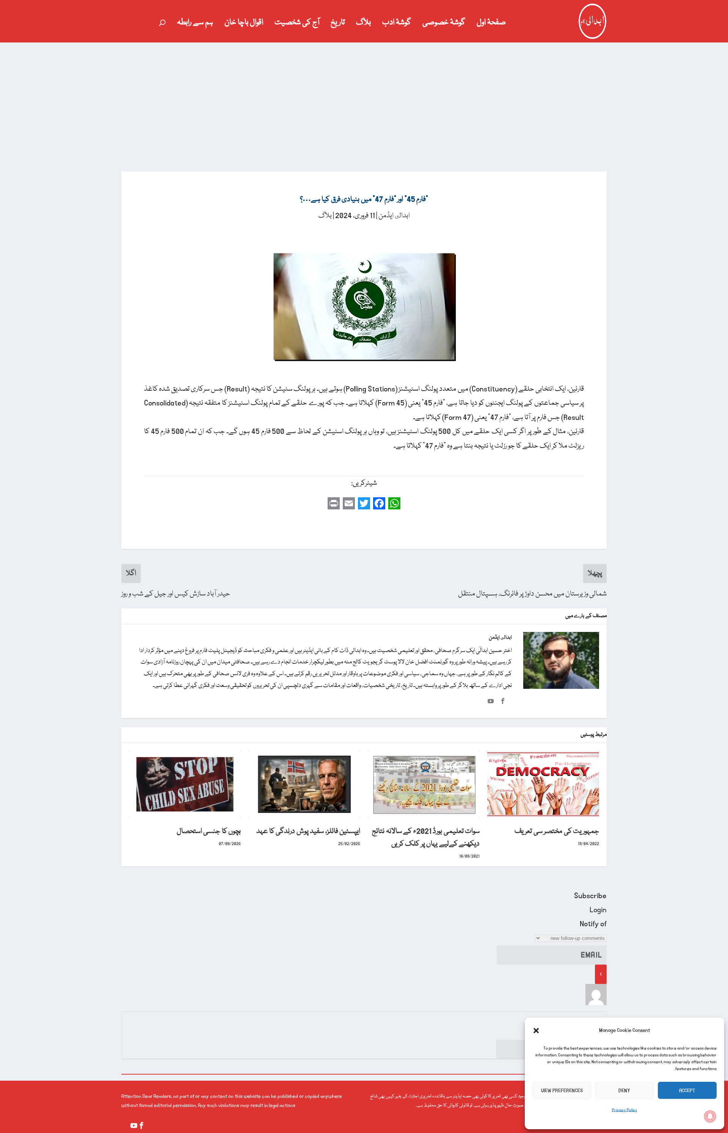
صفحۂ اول (491, 24)
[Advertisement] (364, 99)
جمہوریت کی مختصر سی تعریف (557, 831)
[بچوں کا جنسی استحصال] (185, 784)
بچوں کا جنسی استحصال (209, 831)
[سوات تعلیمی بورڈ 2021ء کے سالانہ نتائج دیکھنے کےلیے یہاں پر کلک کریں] (424, 784)
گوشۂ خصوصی (443, 24)
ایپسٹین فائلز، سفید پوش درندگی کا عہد (308, 831)
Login (598, 910)
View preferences (562, 1090)
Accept (687, 1090)
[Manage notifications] (710, 1116)
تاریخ (338, 24)
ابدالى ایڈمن (394, 216)
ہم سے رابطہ (195, 24)
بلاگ (363, 24)
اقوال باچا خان (243, 24)
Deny (624, 1090)
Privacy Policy (624, 1110)
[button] (536, 1030)
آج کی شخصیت (297, 24)
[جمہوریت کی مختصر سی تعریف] (543, 784)
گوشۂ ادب (396, 24)
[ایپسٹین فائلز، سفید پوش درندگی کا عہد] (304, 784)
